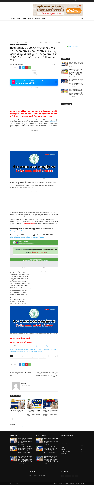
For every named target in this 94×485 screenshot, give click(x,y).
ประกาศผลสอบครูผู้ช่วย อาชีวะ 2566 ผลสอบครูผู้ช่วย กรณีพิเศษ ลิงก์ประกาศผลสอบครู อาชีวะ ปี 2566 (21, 374)
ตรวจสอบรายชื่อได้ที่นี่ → (29, 83)
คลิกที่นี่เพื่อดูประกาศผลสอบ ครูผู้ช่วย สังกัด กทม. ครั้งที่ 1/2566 (27, 237)
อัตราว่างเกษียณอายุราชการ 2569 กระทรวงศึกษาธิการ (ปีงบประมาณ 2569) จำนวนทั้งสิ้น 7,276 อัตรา (17, 412)
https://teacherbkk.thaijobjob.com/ (21, 231)
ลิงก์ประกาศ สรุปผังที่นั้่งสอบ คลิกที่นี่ (20, 338)
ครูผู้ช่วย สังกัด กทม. (44, 355)
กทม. (15, 355)
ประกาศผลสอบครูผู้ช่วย (53, 355)
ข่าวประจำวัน (18, 44)
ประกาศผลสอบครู (24, 44)
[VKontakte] (76, 476)
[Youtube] (83, 1)
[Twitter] (79, 1)
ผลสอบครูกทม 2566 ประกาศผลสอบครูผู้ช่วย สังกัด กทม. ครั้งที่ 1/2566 (34, 346)
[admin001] (11, 64)
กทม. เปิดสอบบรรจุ (29, 355)
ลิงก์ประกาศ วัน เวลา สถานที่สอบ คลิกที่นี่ (21, 342)
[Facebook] (75, 1)
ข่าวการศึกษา (16, 42)
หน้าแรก (11, 42)
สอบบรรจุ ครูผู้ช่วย (42, 357)
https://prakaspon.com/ (25, 385)
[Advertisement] (47, 30)
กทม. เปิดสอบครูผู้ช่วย (20, 355)
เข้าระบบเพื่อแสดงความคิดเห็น (16, 427)
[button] (82, 18)
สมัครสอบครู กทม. (35, 357)
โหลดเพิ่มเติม (72, 98)
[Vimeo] (81, 1)
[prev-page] (11, 419)
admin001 (15, 64)
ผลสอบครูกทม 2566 (27, 357)
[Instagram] (77, 1)
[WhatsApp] (29, 67)
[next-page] (13, 419)
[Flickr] (69, 476)
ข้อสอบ (28, 408)
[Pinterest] (26, 67)
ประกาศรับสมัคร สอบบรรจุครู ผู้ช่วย (16, 357)
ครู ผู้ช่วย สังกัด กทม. (36, 355)
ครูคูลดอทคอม (53, 121)
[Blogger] (62, 476)
